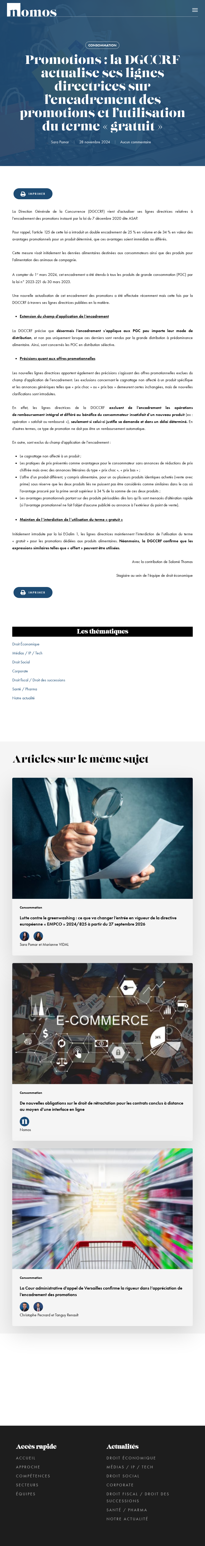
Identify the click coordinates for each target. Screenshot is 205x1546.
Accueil (26, 1458)
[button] (195, 9)
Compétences (33, 1476)
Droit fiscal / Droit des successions (38, 680)
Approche (28, 1467)
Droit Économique (26, 644)
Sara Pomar (60, 142)
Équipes (26, 1494)
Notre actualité (23, 698)
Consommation (102, 45)
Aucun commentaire (135, 142)
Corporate (20, 671)
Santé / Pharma (24, 689)
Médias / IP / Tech (27, 653)
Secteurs (27, 1485)
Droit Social (21, 662)
